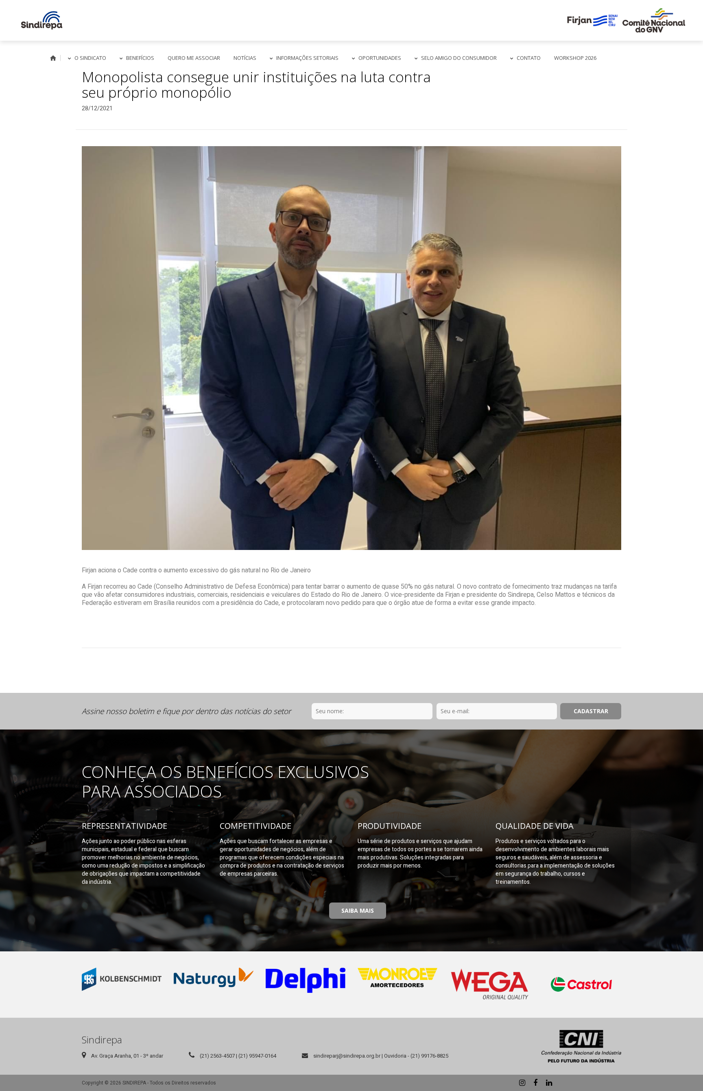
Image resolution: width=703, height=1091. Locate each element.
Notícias (245, 57)
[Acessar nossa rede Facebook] (535, 1083)
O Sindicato (90, 57)
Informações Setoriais (307, 57)
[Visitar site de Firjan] (592, 20)
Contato (529, 57)
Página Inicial (53, 58)
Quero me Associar (194, 57)
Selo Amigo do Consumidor (459, 57)
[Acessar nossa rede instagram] (522, 1083)
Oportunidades (379, 57)
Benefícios (140, 57)
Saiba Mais (357, 910)
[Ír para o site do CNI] (581, 1046)
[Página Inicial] (41, 20)
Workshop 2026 (575, 57)
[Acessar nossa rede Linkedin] (549, 1083)
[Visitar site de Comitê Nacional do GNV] (654, 20)
